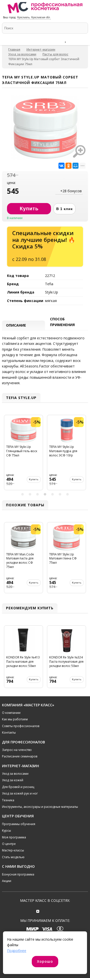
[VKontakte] (52, 910)
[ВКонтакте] (61, 166)
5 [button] (52, 494)
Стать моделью (13, 857)
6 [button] (60, 494)
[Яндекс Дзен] (37, 910)
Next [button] (83, 454)
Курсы (6, 830)
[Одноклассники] (69, 166)
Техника (8, 800)
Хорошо (45, 961)
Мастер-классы (13, 850)
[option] (23, 454)
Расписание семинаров (19, 756)
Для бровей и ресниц (18, 787)
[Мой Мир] (75, 166)
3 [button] (37, 494)
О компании (11, 713)
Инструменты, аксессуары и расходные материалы (40, 807)
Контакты (9, 732)
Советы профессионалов (20, 726)
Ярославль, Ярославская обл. (34, 17)
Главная (14, 49)
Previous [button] (6, 454)
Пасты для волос (55, 54)
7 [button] (67, 494)
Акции (6, 881)
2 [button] (30, 494)
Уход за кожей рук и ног (20, 793)
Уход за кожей (12, 780)
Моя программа (14, 837)
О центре (9, 844)
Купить (33, 479)
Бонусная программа (18, 874)
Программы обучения (18, 824)
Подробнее (16, 950)
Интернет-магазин (40, 49)
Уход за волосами (22, 54)
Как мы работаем (15, 719)
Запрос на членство (17, 750)
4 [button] (45, 494)
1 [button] (22, 494)
